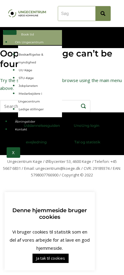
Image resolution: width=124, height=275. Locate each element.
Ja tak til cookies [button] (50, 258)
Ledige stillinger (31, 109)
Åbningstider (25, 122)
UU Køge (25, 70)
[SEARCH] (83, 106)
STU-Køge (26, 78)
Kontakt (21, 129)
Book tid (27, 34)
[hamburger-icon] (10, 32)
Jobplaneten (28, 86)
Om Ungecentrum (29, 42)
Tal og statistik (87, 142)
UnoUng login (86, 125)
